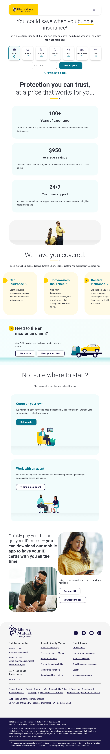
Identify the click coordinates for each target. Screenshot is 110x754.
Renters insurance (81, 658)
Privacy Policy (15, 689)
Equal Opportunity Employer (33, 724)
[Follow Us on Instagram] (84, 633)
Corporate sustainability (52, 664)
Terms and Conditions (81, 689)
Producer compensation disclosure (83, 692)
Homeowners (60, 282)
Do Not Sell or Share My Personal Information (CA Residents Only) (40, 703)
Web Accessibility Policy (55, 689)
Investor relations (49, 658)
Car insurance (79, 647)
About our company (50, 647)
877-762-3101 (15, 679)
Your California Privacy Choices (29, 699)
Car (17, 282)
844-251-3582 (15, 648)
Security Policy (33, 689)
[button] (14, 53)
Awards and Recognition (52, 675)
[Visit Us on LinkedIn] (99, 633)
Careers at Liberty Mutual (52, 653)
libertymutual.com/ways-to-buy (20, 736)
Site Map (32, 692)
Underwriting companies (51, 692)
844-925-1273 (15, 657)
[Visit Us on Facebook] (76, 633)
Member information (50, 670)
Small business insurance (85, 664)
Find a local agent (57, 72)
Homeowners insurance (84, 653)
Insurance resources (82, 675)
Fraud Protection (16, 692)
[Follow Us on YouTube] (91, 633)
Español (76, 670)
